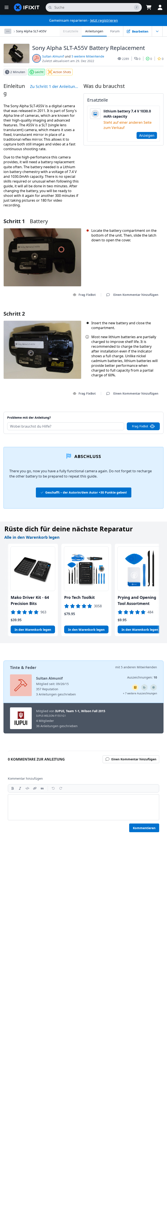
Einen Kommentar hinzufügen (131, 412)
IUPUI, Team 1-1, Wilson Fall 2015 (80, 711)
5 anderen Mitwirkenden (139, 667)
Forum (115, 31)
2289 (125, 59)
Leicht (39, 72)
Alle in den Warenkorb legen (32, 537)
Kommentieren (144, 828)
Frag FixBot (87, 295)
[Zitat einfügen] (42, 788)
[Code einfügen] (27, 788)
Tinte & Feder (23, 667)
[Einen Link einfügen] (34, 788)
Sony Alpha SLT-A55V (31, 31)
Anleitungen (94, 31)
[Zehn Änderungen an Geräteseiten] (144, 687)
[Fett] (12, 788)
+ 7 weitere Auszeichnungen (140, 693)
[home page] (27, 7)
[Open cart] (148, 7)
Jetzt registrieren (104, 20)
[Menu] (6, 7)
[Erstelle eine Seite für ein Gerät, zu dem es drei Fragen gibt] (153, 687)
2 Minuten (17, 72)
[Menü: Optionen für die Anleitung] (157, 31)
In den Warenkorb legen (33, 630)
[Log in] (160, 7)
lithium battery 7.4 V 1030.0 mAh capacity (127, 114)
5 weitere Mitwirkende (88, 56)
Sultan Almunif (53, 56)
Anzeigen (146, 135)
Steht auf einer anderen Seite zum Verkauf (128, 125)
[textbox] (83, 807)
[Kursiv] (20, 788)
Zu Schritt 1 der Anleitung (53, 86)
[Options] (7, 31)
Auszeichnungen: (142, 677)
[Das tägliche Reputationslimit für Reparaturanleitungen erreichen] (135, 687)
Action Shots (62, 72)
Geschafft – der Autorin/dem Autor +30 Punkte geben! (86, 492)
